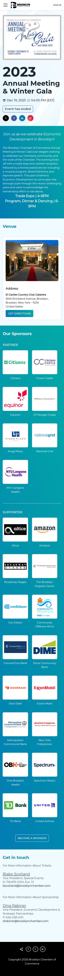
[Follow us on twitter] (6, 118)
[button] (5, 5)
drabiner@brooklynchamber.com (25, 921)
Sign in (57, 5)
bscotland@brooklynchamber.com (27, 885)
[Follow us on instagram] (30, 118)
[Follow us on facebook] (14, 118)
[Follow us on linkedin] (22, 118)
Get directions (19, 313)
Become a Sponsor (32, 838)
